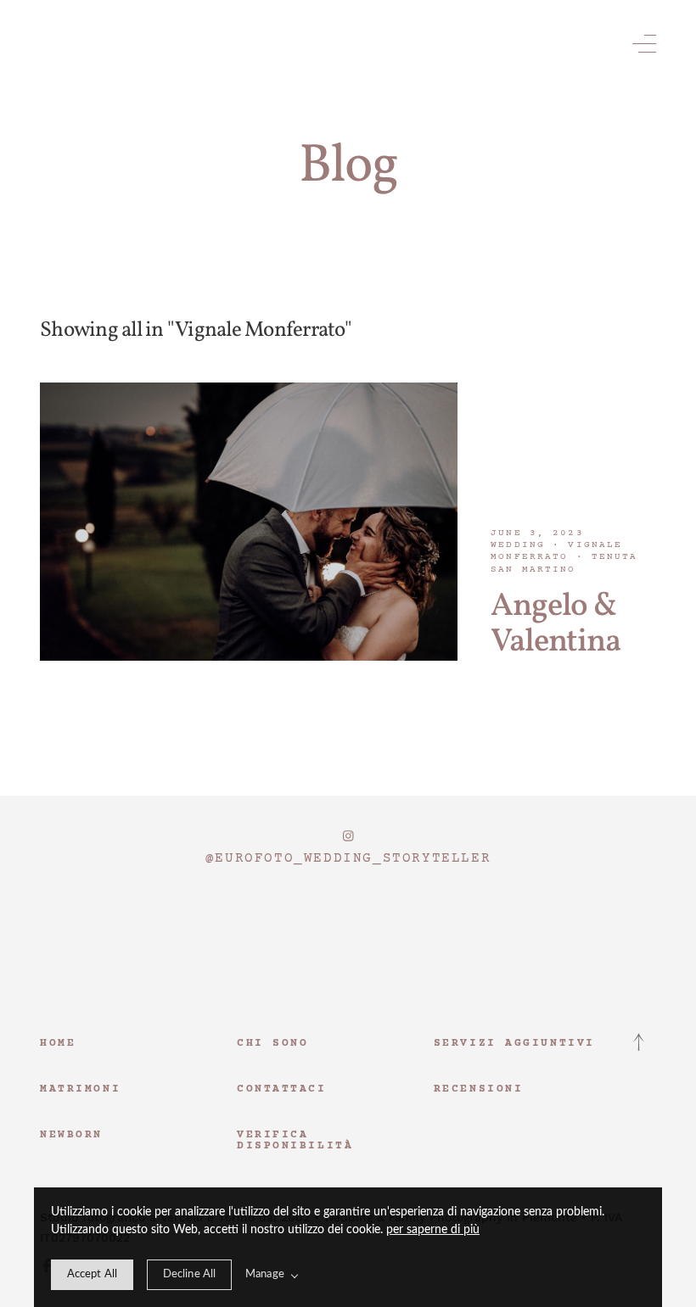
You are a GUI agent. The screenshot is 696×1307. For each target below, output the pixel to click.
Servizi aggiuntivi (514, 1043)
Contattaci (282, 1089)
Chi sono (272, 1043)
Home (58, 1043)
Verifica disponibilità (295, 1140)
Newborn (71, 1135)
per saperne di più (433, 1230)
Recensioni (479, 1089)
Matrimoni (80, 1089)
